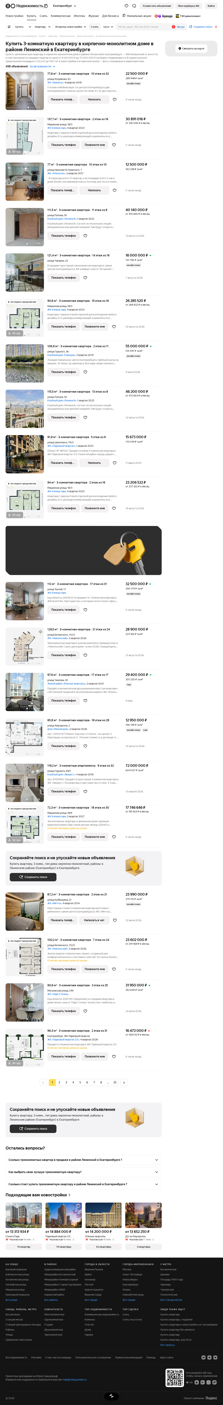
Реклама (36, 1357)
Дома (88, 1329)
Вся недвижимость (16, 1357)
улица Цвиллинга (57, 442)
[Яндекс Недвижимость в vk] (203, 1357)
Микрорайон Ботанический (59, 1274)
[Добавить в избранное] (115, 99)
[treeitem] (15, 16)
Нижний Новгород (133, 1294)
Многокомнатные (54, 1314)
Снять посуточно (132, 1319)
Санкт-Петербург (133, 1274)
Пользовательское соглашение (93, 1357)
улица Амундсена (57, 725)
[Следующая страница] (124, 1082)
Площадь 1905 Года (171, 1279)
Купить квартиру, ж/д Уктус (176, 1339)
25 (115, 1082)
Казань (126, 1289)
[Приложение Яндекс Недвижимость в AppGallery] (208, 1382)
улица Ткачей (54, 589)
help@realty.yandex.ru (75, 1379)
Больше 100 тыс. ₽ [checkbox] (49, 565)
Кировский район (54, 1294)
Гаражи (89, 1334)
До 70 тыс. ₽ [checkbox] (67, 555)
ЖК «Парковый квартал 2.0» (63, 1039)
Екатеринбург (55, 1036)
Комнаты (90, 1319)
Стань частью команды (58, 1357)
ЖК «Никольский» (57, 638)
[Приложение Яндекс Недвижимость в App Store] (197, 1382)
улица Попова (55, 215)
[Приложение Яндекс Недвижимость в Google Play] (203, 1382)
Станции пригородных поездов (23, 1324)
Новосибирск (130, 1279)
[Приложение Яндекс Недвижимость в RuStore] (214, 1382)
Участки (89, 1324)
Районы (10, 1329)
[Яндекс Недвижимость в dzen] (209, 1357)
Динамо (165, 1274)
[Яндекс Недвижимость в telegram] (215, 1357)
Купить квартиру (170, 1314)
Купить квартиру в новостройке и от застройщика (188, 1324)
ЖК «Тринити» (55, 82)
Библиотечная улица (17, 1274)
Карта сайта (166, 1357)
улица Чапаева (55, 260)
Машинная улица (56, 124)
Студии (48, 1324)
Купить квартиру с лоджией (176, 1319)
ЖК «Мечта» (54, 903)
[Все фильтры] (9, 26)
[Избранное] (126, 6)
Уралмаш (165, 1284)
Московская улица (57, 990)
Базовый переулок (16, 1269)
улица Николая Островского (63, 169)
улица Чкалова (55, 680)
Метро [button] (180, 27)
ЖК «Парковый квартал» (61, 445)
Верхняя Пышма (94, 1269)
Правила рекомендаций (128, 1357)
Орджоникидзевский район (60, 1269)
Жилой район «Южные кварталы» (66, 683)
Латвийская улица (16, 1284)
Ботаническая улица (17, 1279)
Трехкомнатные (53, 1334)
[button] (134, 6)
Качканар (90, 1279)
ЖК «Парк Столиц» (58, 994)
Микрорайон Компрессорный (61, 1279)
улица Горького (56, 351)
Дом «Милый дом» (57, 729)
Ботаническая (168, 1269)
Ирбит (88, 1274)
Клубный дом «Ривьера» (61, 355)
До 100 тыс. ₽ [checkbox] (21, 565)
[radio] (59, 1082)
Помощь (151, 1357)
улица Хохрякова (57, 79)
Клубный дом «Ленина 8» (61, 218)
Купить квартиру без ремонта (177, 1329)
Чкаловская (167, 1289)
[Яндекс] (211, 1398)
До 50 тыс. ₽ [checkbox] (44, 555)
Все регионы (13, 1314)
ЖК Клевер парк (56, 128)
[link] (211, 6)
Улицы (9, 1334)
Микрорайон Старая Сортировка (62, 1284)
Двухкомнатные (53, 1329)
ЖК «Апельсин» (56, 173)
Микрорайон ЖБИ (54, 1289)
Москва (127, 1269)
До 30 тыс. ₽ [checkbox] (21, 555)
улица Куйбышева (57, 899)
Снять (126, 1314)
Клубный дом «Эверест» (61, 774)
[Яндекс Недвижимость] (27, 5)
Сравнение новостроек (19, 1339)
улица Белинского (57, 634)
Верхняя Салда (93, 1294)
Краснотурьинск (94, 1289)
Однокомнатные (53, 1319)
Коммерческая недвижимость (102, 1314)
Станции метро (14, 1319)
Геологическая (168, 1294)
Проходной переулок (18, 1294)
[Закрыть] (216, 26)
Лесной (89, 1284)
